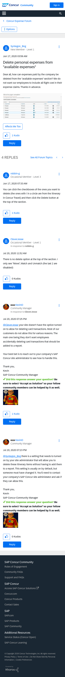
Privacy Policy (10, 657)
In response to (22, 246)
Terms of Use (23, 657)
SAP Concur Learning (16, 642)
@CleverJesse (10, 325)
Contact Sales (12, 604)
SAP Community (13, 626)
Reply (12, 143)
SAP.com (9, 615)
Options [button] (10, 29)
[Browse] (5, 13)
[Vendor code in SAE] (62, 157)
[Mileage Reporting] (57, 157)
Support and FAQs (14, 577)
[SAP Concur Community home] (10, 5)
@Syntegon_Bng (12, 456)
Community (26, 5)
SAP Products (12, 621)
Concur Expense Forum (18, 21)
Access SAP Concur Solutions (20, 588)
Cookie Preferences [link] (24, 660)
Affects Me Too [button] (13, 126)
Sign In (57, 5)
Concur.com (11, 593)
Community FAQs (14, 572)
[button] (59, 46)
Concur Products (13, 599)
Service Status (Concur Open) (20, 637)
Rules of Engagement (16, 566)
